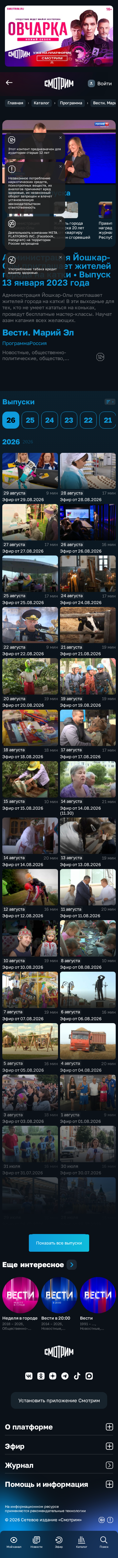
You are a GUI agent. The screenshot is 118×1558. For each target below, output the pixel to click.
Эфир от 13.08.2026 (80, 864)
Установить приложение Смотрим (59, 1400)
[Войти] (91, 83)
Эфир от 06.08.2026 (81, 1018)
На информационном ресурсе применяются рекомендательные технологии (45, 1508)
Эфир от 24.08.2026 (81, 602)
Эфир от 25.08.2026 (23, 602)
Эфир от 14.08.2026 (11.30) (80, 810)
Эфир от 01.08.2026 (80, 1121)
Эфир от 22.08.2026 (23, 653)
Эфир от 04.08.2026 (81, 1070)
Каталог (41, 102)
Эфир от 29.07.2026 (23, 1224)
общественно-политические (34, 355)
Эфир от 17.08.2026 (80, 756)
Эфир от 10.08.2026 (22, 967)
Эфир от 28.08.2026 (81, 499)
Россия (38, 343)
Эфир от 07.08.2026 (23, 1018)
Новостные (15, 352)
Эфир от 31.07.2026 (22, 1172)
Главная (15, 102)
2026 (28, 441)
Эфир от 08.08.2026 (81, 967)
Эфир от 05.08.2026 (23, 1070)
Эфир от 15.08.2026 (22, 808)
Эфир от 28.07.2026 (80, 1224)
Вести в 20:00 (55, 1318)
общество (51, 358)
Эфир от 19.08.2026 (80, 705)
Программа (71, 102)
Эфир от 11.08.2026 (80, 915)
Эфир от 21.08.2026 (80, 653)
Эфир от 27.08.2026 (23, 551)
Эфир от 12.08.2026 (22, 915)
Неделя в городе (20, 1318)
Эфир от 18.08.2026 (22, 756)
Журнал (19, 1465)
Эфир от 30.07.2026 (80, 1172)
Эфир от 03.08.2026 (23, 1121)
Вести (86, 1318)
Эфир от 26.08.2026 (81, 551)
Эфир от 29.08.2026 (23, 499)
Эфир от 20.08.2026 (23, 705)
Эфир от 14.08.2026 (22, 864)
